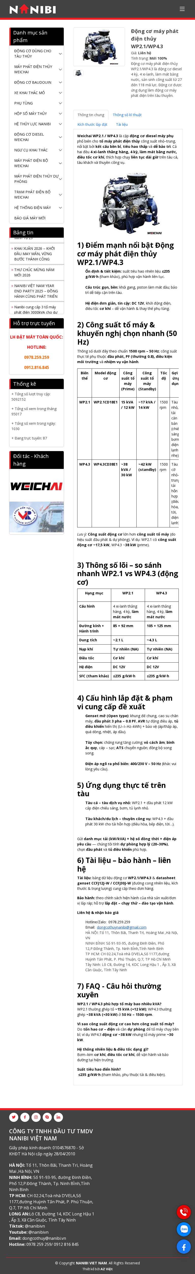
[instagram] (36, 1117)
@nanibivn (35, 1226)
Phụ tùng (23, 103)
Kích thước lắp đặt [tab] (92, 124)
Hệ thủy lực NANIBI (32, 123)
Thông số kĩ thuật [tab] (127, 114)
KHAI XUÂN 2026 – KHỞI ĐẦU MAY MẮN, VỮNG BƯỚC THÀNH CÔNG (34, 251)
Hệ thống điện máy (32, 207)
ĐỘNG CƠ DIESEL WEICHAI (29, 137)
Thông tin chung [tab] (90, 114)
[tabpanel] (128, 605)
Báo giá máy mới (29, 218)
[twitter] (13, 1117)
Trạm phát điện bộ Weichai (32, 194)
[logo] (32, 9)
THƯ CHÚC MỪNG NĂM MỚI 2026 (34, 269)
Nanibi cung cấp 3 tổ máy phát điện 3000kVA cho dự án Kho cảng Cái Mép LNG (36, 309)
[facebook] (24, 1117)
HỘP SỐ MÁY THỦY (30, 113)
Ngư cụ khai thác (31, 150)
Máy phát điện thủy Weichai (33, 69)
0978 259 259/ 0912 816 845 (52, 1244)
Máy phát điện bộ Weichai (31, 163)
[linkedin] (58, 1117)
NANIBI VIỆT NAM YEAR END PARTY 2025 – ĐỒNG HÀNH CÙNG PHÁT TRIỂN (36, 288)
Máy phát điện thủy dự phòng (36, 179)
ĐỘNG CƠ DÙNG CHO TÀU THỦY (32, 53)
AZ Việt (107, 1269)
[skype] (47, 1117)
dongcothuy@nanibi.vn (44, 1238)
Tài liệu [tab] (122, 124)
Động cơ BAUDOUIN (32, 82)
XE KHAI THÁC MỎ (29, 92)
